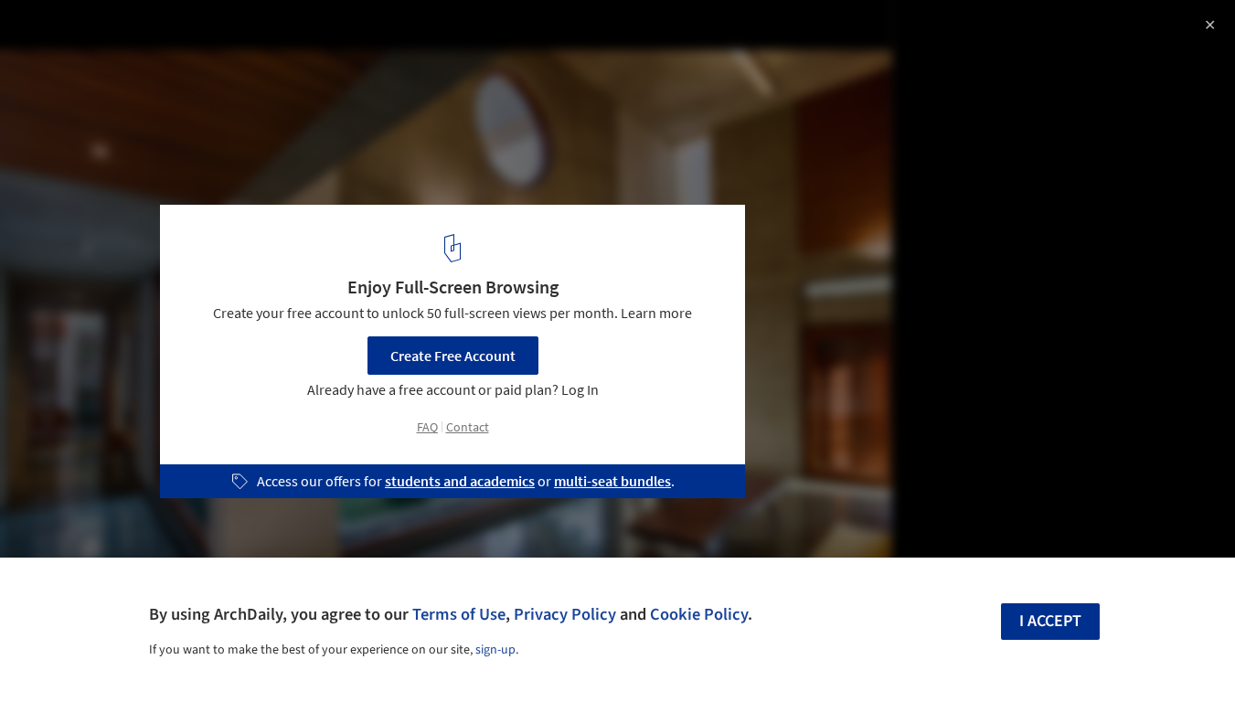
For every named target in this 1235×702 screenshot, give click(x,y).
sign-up (495, 650)
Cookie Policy (699, 614)
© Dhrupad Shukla (73, 64)
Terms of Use (459, 614)
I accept (1050, 621)
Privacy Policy (565, 614)
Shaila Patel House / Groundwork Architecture (231, 33)
